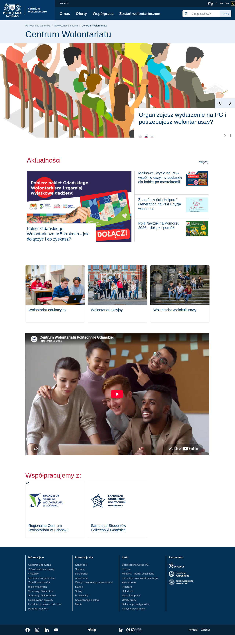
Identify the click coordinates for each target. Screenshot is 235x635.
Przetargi (127, 586)
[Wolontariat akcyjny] (117, 293)
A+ (222, 3)
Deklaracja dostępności (135, 604)
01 (140, 135)
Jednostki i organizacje (41, 578)
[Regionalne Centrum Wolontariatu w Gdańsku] (55, 509)
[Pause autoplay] (230, 135)
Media (78, 604)
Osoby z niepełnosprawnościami (94, 582)
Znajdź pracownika (39, 582)
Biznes (79, 586)
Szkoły (79, 591)
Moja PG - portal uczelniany (138, 573)
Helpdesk (127, 591)
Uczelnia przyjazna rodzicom (45, 604)
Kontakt (64, 3)
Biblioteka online (37, 586)
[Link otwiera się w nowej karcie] (27, 630)
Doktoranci (81, 573)
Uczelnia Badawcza (39, 564)
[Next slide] (230, 103)
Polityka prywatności (133, 608)
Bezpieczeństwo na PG (135, 564)
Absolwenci (81, 578)
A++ (227, 3)
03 (152, 135)
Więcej (203, 161)
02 (146, 135)
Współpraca (103, 14)
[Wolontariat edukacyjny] (55, 293)
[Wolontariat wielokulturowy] (179, 293)
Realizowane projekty (40, 599)
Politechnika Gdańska (37, 25)
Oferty (81, 14)
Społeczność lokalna (66, 25)
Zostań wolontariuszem (139, 14)
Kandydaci (81, 564)
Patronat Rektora (38, 608)
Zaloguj (205, 629)
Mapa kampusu (131, 595)
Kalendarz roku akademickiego (140, 578)
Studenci (80, 569)
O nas (65, 14)
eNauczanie (129, 582)
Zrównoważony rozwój (41, 569)
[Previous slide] (220, 103)
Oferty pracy (129, 599)
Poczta (126, 569)
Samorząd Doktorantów (42, 595)
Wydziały (33, 573)
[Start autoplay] (225, 135)
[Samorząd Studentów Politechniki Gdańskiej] (117, 509)
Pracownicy (81, 595)
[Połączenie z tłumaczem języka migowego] (210, 3)
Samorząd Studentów (40, 591)
